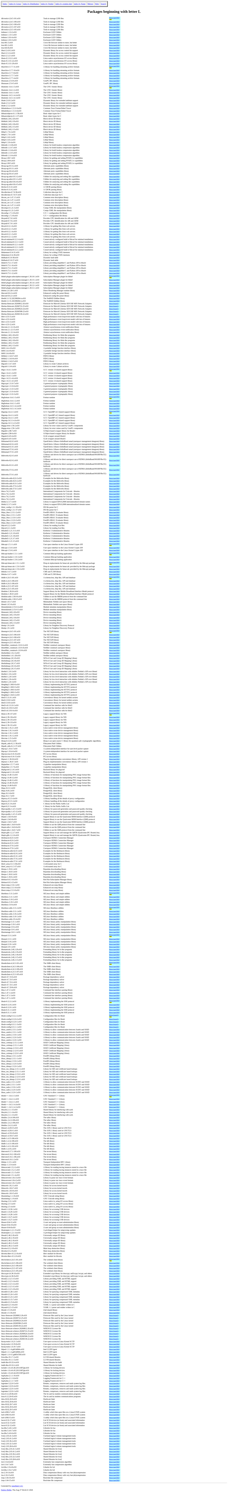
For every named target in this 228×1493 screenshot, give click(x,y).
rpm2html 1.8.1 (17, 1486)
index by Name (80, 4)
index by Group (15, 4)
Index (5, 4)
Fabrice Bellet (6, 1490)
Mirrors (90, 4)
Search (103, 4)
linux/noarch (114, 304)
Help (97, 4)
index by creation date (63, 4)
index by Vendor (47, 4)
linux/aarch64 (114, 18)
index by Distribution (31, 4)
